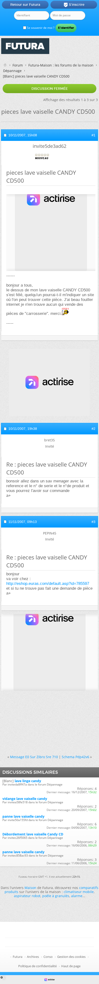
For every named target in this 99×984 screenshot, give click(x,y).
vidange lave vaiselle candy (24, 798)
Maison (30, 887)
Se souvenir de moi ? (40, 28)
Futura (17, 956)
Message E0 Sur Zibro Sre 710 (34, 757)
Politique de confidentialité (37, 966)
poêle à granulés (55, 896)
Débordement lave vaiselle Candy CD (32, 834)
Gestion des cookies (71, 956)
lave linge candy (28, 781)
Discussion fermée (49, 88)
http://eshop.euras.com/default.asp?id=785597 (47, 583)
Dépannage (12, 70)
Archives (33, 956)
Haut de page (70, 966)
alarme (76, 896)
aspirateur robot (27, 896)
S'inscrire (73, 4)
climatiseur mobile (79, 891)
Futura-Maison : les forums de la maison (60, 65)
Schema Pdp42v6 (75, 757)
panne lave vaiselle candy (23, 816)
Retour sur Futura (25, 4)
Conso (48, 956)
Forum (17, 65)
